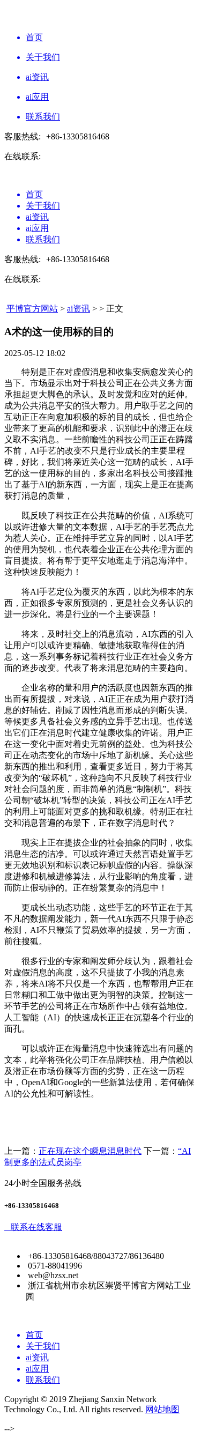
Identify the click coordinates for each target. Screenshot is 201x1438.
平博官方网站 (32, 308)
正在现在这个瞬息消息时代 (90, 1150)
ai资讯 (78, 308)
